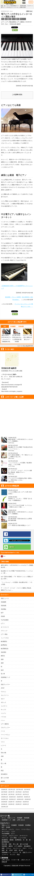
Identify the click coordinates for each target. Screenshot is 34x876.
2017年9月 (27, 789)
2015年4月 (4, 804)
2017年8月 (4, 792)
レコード (3, 745)
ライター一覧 (28, 386)
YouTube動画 (4, 620)
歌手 (2, 612)
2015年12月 (4, 799)
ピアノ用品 (8, 22)
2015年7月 (11, 802)
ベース (3, 731)
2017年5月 (26, 792)
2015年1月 (26, 804)
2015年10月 (20, 799)
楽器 (2, 659)
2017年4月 (4, 794)
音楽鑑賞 (13, 326)
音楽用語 (3, 652)
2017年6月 (19, 792)
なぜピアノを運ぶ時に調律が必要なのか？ (27, 337)
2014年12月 (4, 806)
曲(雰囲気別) (4, 648)
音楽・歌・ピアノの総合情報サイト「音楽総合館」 (14, 5)
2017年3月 (11, 794)
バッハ (3, 720)
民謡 (2, 770)
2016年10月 (12, 797)
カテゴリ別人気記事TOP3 (25, 346)
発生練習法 (4, 774)
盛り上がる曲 (5, 777)
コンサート (4, 706)
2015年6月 (19, 802)
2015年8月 (4, 802)
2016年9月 (20, 797)
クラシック (4, 630)
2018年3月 (4, 789)
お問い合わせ (21, 820)
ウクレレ (3, 691)
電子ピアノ (22, 19)
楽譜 (2, 663)
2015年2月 (19, 804)
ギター (3, 699)
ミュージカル (5, 638)
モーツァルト (5, 738)
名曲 (2, 756)
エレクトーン (5, 695)
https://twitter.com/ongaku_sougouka (11, 391)
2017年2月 (19, 794)
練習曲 (3, 781)
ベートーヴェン (5, 734)
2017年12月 (11, 789)
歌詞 (2, 670)
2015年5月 (26, 802)
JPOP (2, 688)
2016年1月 (27, 797)
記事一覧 (30, 434)
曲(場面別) (4, 641)
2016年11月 (4, 797)
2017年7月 (11, 792)
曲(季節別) (4, 645)
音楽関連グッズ (5, 677)
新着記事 (4, 862)
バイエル (3, 716)
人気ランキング (25, 860)
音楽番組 (3, 609)
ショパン (3, 713)
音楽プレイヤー (5, 684)
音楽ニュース (5, 598)
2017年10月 (19, 789)
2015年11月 (12, 799)
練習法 (14, 22)
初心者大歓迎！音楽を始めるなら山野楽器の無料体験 (16, 338)
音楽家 (3, 616)
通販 (18, 19)
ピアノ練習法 (20, 22)
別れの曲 (3, 752)
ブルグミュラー (5, 727)
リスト (3, 742)
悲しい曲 (3, 763)
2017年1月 (26, 794)
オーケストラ (5, 627)
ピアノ (30, 5)
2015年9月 (28, 799)
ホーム (4, 818)
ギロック (3, 702)
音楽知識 (21, 326)
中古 (3, 19)
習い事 (13, 19)
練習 (10, 19)
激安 (6, 19)
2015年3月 (11, 804)
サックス (3, 709)
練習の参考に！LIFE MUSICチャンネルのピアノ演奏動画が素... (6, 338)
